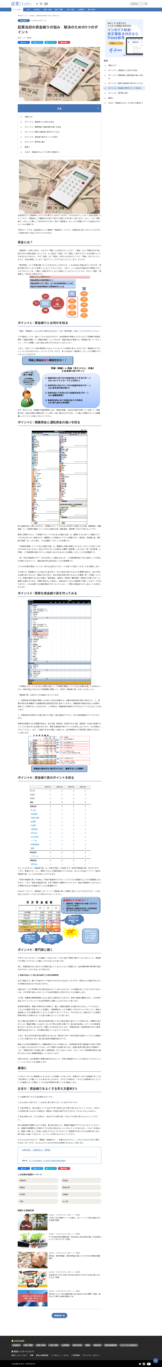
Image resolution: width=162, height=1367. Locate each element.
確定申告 (97, 1345)
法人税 (65, 1201)
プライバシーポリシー (91, 1355)
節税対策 (66, 1187)
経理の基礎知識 (110, 1345)
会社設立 (37, 9)
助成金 (65, 1180)
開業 (87, 1345)
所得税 (22, 1194)
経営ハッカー (24, 16)
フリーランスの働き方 (128, 1345)
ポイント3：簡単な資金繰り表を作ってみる (42, 132)
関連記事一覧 (59, 1315)
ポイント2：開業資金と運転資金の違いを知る (43, 127)
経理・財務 (47, 9)
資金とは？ (29, 117)
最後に (27, 147)
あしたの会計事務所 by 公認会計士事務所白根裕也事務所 (47, 1161)
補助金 (22, 1187)
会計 (28, 9)
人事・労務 (70, 9)
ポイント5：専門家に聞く (35, 142)
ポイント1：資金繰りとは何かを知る (39, 122)
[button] (24, 42)
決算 (21, 1201)
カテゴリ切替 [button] (16, 9)
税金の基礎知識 (42, 1355)
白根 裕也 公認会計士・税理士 (36, 1149)
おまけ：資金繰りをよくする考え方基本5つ (42, 152)
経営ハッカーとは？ (19, 1355)
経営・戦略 (59, 9)
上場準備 (81, 9)
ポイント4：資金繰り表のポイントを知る (41, 137)
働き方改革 (91, 9)
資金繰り (23, 1180)
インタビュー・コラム (60, 1355)
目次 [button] (59, 108)
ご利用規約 (75, 1355)
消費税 (65, 1194)
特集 (31, 1355)
